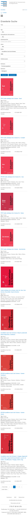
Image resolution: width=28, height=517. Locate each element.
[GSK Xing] (19, 506)
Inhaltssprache (4, 39)
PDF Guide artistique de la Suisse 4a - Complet (13, 137)
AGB (15, 497)
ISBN (2, 54)
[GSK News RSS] (21, 506)
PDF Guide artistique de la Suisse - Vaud (11, 98)
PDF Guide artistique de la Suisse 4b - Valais (12, 213)
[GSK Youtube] (15, 506)
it (26, 9)
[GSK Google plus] (13, 506)
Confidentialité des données (15, 500)
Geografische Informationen (8, 34)
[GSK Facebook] (10, 506)
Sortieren (3, 63)
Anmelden (3, 9)
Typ (2, 29)
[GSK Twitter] (12, 506)
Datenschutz (21, 497)
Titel (2, 24)
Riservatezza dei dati (15, 503)
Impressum (9, 497)
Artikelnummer (4, 58)
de (23, 9)
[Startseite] (14, 6)
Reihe (2, 49)
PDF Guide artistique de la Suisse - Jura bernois (13, 249)
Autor (2, 44)
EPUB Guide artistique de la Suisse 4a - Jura (12, 176)
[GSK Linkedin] (17, 506)
